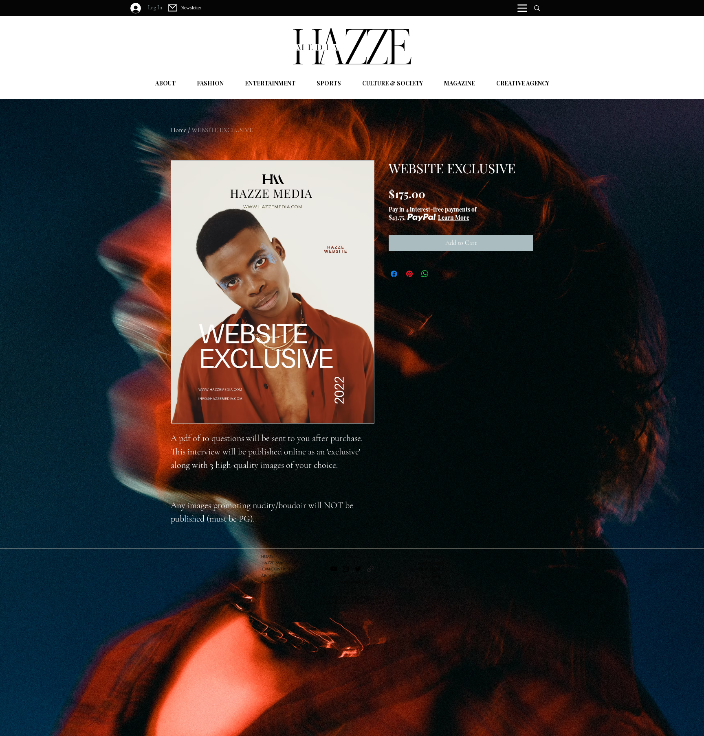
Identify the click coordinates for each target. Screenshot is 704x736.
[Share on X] (440, 274)
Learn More (453, 217)
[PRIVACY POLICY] (370, 569)
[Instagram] (346, 569)
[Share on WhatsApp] (425, 274)
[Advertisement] (244, 679)
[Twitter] (358, 569)
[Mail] (172, 7)
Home (178, 130)
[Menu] (522, 8)
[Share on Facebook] (394, 274)
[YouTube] (334, 569)
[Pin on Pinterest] (409, 274)
